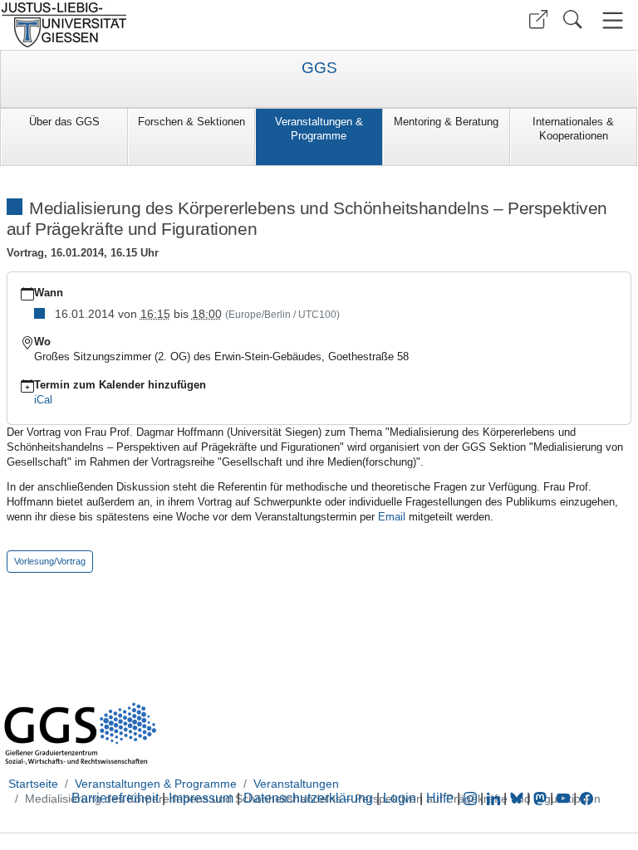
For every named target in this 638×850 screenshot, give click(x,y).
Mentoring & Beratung (446, 121)
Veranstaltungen (296, 783)
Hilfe (440, 798)
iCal (43, 399)
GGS (319, 68)
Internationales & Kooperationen (573, 128)
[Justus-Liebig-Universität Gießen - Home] (157, 25)
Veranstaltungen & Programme (319, 128)
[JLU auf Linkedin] (495, 798)
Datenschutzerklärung (308, 798)
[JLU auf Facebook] (586, 798)
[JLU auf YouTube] (563, 798)
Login (401, 798)
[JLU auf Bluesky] (518, 798)
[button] (538, 19)
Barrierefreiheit (115, 798)
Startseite (33, 783)
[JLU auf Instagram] (472, 798)
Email (391, 516)
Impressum (201, 798)
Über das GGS (64, 121)
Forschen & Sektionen (191, 121)
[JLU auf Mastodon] (541, 798)
